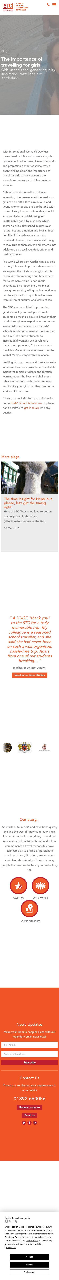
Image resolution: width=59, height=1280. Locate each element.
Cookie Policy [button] (32, 1241)
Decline (29, 1264)
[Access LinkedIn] (35, 1123)
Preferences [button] (11, 1247)
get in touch (31, 408)
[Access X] (24, 1123)
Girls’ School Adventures (26, 403)
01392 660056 (30, 1099)
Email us (29, 1115)
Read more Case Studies (29, 675)
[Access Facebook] (29, 1123)
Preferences (30, 1272)
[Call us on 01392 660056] (48, 4)
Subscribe (30, 1062)
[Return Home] (12, 7)
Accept (29, 1257)
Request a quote (29, 1107)
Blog (4, 51)
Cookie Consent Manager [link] (16, 1218)
